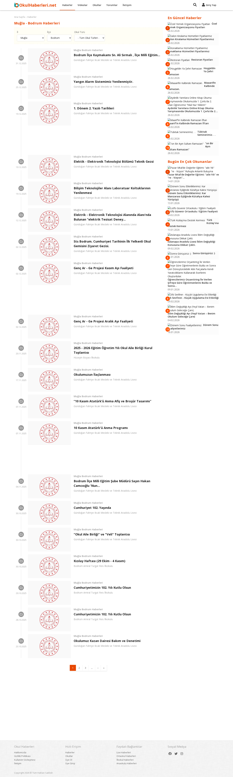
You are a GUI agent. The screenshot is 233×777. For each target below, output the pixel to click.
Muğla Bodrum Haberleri (88, 50)
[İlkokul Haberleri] (21, 348)
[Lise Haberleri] (21, 58)
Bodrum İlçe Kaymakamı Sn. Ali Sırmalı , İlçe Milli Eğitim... (117, 55)
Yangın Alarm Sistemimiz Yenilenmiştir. (103, 82)
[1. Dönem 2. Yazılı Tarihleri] (49, 113)
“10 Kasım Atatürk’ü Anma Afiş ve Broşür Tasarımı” (112, 401)
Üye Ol (68, 759)
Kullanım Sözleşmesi (24, 759)
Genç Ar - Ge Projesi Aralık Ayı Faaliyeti (103, 321)
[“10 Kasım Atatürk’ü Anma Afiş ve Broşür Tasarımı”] (49, 406)
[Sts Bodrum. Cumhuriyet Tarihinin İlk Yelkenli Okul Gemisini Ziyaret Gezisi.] (49, 247)
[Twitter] (176, 754)
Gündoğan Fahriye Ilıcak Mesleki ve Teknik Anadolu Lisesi (105, 60)
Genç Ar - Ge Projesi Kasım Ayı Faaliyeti (103, 268)
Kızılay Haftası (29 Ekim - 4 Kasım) (99, 561)
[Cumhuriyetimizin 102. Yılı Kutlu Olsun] (49, 593)
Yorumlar (112, 5)
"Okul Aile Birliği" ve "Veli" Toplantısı (102, 534)
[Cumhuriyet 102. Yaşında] (49, 513)
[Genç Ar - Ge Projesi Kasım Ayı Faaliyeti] (49, 273)
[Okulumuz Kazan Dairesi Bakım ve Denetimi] (49, 646)
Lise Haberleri (123, 752)
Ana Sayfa (19, 16)
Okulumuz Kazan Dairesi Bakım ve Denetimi (107, 641)
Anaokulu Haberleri (126, 763)
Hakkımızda (20, 752)
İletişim (127, 5)
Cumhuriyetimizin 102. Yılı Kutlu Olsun (102, 587)
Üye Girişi (70, 763)
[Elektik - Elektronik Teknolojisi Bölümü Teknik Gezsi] (49, 167)
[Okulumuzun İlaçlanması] (49, 380)
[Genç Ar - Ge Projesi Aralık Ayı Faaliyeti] (49, 326)
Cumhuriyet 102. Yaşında (92, 508)
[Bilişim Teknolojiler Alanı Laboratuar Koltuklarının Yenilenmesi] (49, 193)
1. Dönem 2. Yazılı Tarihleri (94, 108)
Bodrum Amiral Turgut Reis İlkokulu (93, 566)
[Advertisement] (95, 140)
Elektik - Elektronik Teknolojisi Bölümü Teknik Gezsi (114, 161)
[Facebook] (170, 754)
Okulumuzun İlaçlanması (92, 374)
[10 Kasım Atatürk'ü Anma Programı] (49, 433)
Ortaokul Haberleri (126, 756)
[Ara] (195, 5)
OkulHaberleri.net (37, 5)
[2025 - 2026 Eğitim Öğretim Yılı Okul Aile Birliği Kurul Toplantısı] (49, 353)
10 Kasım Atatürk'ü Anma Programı (101, 428)
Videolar (83, 5)
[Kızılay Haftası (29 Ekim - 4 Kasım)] (49, 566)
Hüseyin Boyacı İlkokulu (87, 357)
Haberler (67, 5)
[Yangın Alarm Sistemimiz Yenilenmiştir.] (49, 87)
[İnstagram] (182, 754)
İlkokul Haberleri (125, 759)
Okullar (97, 5)
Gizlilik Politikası (22, 756)
